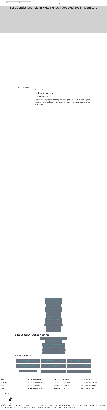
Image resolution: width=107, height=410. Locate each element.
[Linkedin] (2, 399)
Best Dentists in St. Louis (87, 388)
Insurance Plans (62, 3)
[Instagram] (6, 399)
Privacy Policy (4, 391)
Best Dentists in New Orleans (62, 382)
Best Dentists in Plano (60, 388)
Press (2, 388)
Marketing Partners (74, 3)
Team (2, 379)
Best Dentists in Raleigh (87, 379)
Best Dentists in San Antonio (89, 382)
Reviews (88, 2)
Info (95, 2)
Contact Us (4, 382)
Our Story (34, 3)
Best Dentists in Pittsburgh (61, 385)
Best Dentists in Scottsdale (88, 385)
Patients (44, 2)
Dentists (52, 2)
